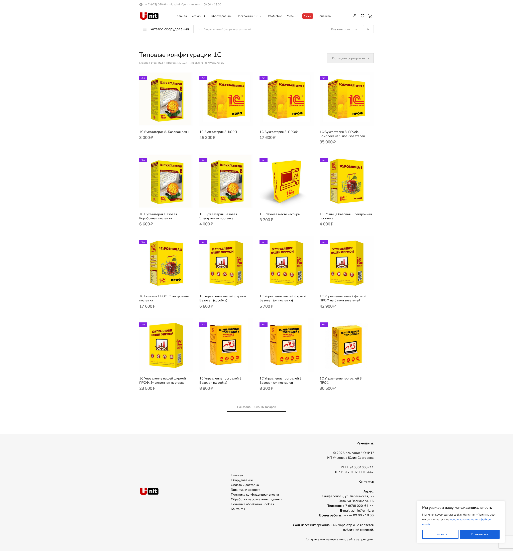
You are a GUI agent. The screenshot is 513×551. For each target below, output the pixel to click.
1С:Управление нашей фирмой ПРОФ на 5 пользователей (343, 298)
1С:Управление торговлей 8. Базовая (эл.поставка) (281, 380)
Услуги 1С (199, 16)
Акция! (307, 16)
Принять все (479, 534)
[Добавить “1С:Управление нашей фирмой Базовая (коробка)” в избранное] (231, 284)
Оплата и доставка (245, 485)
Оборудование (221, 16)
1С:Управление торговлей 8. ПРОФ (341, 380)
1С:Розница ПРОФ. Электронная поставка (164, 298)
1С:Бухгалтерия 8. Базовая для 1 (164, 132)
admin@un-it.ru (184, 4)
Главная (181, 16)
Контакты (324, 16)
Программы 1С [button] (247, 16)
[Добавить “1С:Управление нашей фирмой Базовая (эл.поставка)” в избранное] (292, 284)
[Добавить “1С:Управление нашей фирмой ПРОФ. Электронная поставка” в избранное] (171, 366)
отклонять (440, 534)
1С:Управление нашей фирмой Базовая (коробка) (222, 298)
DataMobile (274, 16)
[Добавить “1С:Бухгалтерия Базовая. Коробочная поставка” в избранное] (171, 202)
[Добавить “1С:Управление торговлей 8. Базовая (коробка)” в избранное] (231, 366)
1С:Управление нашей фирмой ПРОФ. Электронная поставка (162, 380)
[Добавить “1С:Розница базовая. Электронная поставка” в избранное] (352, 202)
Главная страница (151, 63)
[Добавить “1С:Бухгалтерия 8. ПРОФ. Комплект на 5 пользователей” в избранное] (352, 120)
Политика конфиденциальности (255, 494)
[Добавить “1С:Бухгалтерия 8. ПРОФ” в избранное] (292, 120)
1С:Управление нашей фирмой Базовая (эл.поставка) (283, 298)
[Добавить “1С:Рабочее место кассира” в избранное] (292, 202)
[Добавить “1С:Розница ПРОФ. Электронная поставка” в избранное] (171, 284)
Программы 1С (176, 63)
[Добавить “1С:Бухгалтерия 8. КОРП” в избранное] (231, 120)
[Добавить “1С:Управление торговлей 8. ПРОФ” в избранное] (352, 366)
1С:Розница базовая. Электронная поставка (346, 216)
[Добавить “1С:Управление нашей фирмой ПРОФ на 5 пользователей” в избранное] (352, 284)
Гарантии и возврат (245, 490)
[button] (161, 120)
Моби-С (292, 16)
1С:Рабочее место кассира (280, 214)
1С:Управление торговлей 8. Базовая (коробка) (220, 380)
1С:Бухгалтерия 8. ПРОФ (279, 132)
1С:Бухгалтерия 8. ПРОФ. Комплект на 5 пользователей (342, 134)
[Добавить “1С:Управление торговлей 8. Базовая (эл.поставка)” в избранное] (292, 366)
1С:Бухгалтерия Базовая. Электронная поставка (218, 216)
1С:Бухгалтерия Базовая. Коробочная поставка (158, 216)
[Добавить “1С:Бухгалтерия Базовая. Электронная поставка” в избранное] (231, 202)
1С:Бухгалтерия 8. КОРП (218, 132)
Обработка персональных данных (256, 499)
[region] (461, 522)
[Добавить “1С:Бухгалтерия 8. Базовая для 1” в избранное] (171, 120)
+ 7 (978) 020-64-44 (158, 4)
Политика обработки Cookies (252, 504)
